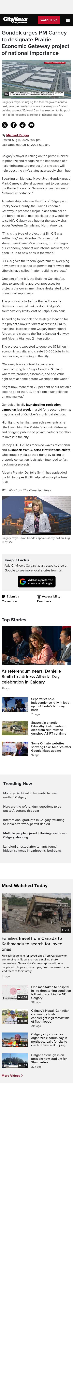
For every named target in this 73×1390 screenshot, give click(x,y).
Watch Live (49, 20)
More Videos (11, 1076)
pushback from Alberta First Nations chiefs (39, 450)
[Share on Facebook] (14, 125)
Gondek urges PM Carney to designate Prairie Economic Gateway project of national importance (35, 43)
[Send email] (31, 125)
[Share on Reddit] (22, 125)
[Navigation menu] (68, 20)
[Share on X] (5, 125)
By (15, 135)
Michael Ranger (17, 135)
